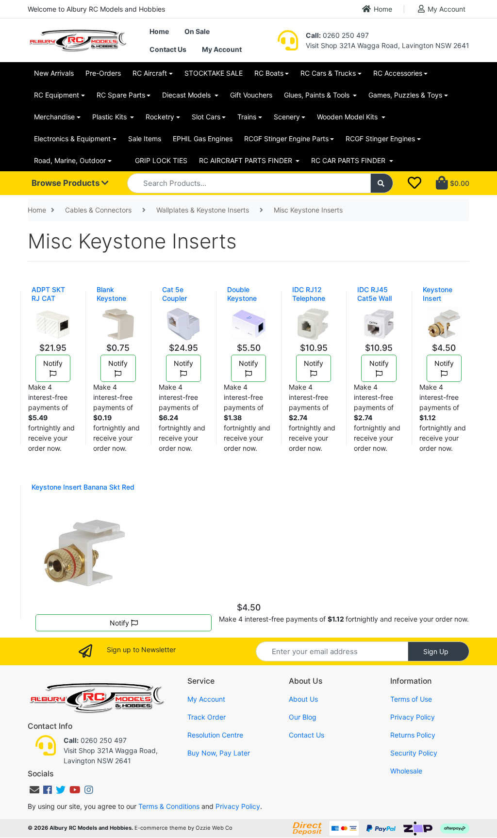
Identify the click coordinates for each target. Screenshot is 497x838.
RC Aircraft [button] (150, 73)
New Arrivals (54, 73)
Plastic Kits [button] (110, 117)
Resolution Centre (215, 735)
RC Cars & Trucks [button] (328, 73)
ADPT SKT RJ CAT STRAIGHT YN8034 (49, 302)
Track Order (206, 717)
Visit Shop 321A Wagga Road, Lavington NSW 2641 (387, 45)
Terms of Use (411, 699)
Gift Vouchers (251, 95)
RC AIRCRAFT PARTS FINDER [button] (246, 160)
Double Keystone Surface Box (246, 298)
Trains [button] (246, 117)
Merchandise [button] (54, 117)
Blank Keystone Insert (111, 298)
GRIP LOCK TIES (161, 160)
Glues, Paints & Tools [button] (317, 95)
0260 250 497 (337, 35)
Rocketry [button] (160, 117)
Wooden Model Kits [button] (348, 117)
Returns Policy (412, 735)
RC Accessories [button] (397, 73)
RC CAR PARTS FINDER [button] (349, 160)
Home (383, 9)
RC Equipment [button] (56, 95)
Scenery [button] (287, 117)
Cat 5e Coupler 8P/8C (174, 298)
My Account (446, 9)
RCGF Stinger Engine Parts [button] (286, 138)
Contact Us (167, 49)
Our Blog (302, 717)
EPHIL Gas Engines (202, 138)
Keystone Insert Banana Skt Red (83, 487)
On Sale (197, 31)
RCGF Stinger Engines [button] (380, 138)
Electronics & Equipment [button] (72, 138)
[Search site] (382, 183)
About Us (303, 699)
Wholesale (406, 771)
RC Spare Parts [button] (121, 95)
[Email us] (34, 790)
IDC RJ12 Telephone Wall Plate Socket (308, 302)
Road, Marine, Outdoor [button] (70, 160)
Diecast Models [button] (187, 95)
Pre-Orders (103, 73)
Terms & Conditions (168, 806)
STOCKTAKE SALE (213, 73)
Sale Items (144, 138)
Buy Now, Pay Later (218, 753)
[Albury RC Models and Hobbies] (77, 39)
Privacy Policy (412, 717)
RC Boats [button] (268, 73)
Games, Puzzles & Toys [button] (405, 95)
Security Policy (413, 753)
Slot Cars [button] (206, 117)
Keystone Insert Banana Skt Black (441, 302)
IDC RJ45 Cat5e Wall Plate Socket (377, 298)
